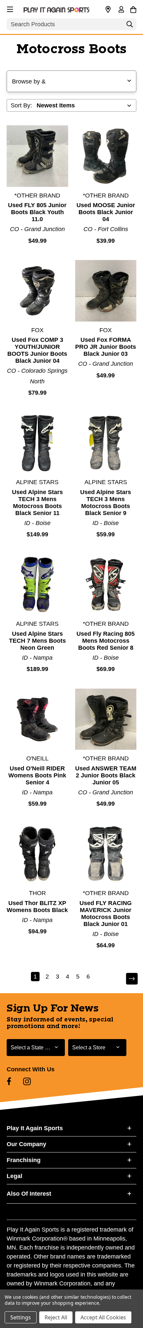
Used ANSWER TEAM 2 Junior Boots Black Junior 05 (105, 775)
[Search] (129, 26)
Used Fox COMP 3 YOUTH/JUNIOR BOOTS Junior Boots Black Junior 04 (37, 350)
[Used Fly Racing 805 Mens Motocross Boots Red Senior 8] (106, 584)
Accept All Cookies (103, 1317)
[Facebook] (9, 1081)
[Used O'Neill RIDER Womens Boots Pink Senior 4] (37, 719)
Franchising (24, 1160)
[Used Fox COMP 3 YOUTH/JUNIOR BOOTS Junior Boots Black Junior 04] (37, 291)
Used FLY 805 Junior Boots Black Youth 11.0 (37, 212)
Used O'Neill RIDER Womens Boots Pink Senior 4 (37, 775)
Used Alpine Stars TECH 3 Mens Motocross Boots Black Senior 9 (105, 502)
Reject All (56, 1317)
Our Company (26, 1144)
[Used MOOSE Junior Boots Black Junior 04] (106, 156)
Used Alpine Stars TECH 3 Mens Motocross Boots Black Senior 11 (37, 502)
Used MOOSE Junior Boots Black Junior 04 (105, 212)
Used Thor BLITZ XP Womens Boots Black (37, 906)
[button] (9, 8)
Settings (20, 1317)
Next (127, 979)
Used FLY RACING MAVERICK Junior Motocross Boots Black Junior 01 (105, 913)
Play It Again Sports (35, 1128)
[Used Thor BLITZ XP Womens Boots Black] (37, 854)
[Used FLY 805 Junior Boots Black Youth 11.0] (37, 156)
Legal (14, 1176)
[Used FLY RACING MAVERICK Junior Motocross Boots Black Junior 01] (106, 854)
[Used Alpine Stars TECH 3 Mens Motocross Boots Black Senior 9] (106, 443)
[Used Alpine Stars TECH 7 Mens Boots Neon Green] (37, 584)
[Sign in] (121, 10)
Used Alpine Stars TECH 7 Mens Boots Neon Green (37, 640)
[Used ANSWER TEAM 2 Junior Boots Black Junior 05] (106, 719)
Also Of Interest (29, 1193)
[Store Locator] (108, 10)
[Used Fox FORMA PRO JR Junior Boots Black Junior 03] (106, 291)
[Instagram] (27, 1081)
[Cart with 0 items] (133, 9)
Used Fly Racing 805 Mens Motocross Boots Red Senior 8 (105, 640)
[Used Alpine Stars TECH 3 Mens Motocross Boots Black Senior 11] (37, 443)
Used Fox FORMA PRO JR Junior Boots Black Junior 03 (105, 346)
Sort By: (21, 105)
